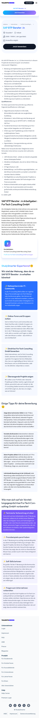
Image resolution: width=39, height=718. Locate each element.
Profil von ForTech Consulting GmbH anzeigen (18, 255)
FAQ (3, 638)
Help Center (6, 693)
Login (3, 629)
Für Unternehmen (7, 672)
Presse (4, 646)
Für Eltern (5, 681)
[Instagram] (14, 705)
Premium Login (7, 698)
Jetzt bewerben (19, 13)
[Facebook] (10, 705)
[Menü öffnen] (36, 3)
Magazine (5, 651)
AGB (3, 642)
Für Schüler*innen (7, 663)
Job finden (29, 3)
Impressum (5, 633)
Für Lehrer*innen (7, 677)
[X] (24, 705)
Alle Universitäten (8, 686)
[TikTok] (19, 705)
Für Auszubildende (8, 668)
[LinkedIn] (28, 705)
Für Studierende (7, 659)
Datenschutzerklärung (27, 714)
